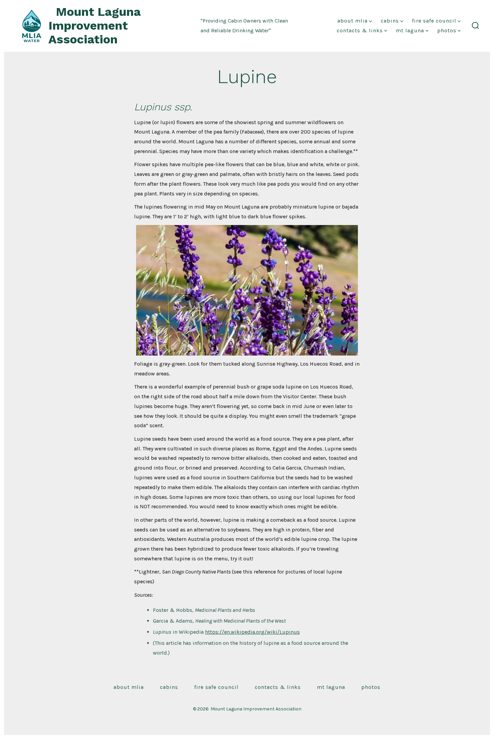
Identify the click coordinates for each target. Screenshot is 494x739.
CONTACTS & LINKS (360, 30)
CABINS (390, 20)
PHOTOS (446, 30)
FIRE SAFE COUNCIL (434, 20)
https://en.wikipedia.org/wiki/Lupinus (252, 632)
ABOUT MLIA (352, 20)
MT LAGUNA (410, 30)
